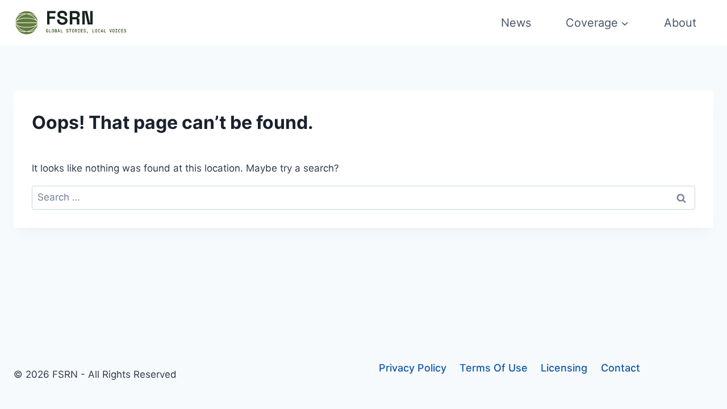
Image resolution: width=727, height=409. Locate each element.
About (680, 23)
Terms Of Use (493, 368)
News (516, 23)
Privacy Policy (412, 368)
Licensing (564, 368)
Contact (620, 368)
